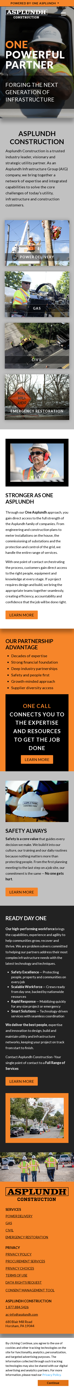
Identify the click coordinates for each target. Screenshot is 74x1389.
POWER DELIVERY (37, 257)
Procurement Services (25, 1261)
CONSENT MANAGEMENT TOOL (30, 1290)
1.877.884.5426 (17, 1307)
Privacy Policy (18, 1254)
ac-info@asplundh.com (22, 1314)
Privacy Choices (20, 1268)
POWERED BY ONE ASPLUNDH (33, 3)
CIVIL (37, 360)
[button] (62, 1375)
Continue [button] (53, 1382)
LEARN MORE (21, 615)
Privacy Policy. (51, 1374)
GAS (37, 308)
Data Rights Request (24, 1282)
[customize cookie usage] (64, 1376)
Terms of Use (16, 1275)
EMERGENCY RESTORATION (37, 411)
